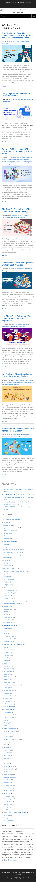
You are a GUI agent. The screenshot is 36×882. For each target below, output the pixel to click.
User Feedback (8, 801)
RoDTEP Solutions (9, 766)
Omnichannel (24, 41)
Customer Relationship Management (14, 571)
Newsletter (7, 693)
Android (6, 522)
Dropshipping (8, 595)
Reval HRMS (7, 750)
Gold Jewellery (8, 622)
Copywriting (7, 557)
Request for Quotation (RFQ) (12, 739)
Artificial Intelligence (10, 530)
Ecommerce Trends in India (12, 603)
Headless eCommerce (10, 625)
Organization (7, 712)
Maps (5, 663)
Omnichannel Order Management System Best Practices (17, 264)
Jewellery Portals (9, 650)
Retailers (26, 159)
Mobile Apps (7, 674)
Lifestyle (6, 658)
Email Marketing (8, 609)
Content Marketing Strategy (12, 555)
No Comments (15, 41)
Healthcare (7, 628)
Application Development (11, 528)
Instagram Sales (8, 641)
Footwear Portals (9, 617)
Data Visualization (9, 579)
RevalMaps (7, 761)
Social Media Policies (10, 785)
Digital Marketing (9, 593)
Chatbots (6, 544)
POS (5, 725)
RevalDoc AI (7, 758)
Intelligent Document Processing (13, 644)
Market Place (7, 666)
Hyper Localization (9, 636)
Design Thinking (8, 584)
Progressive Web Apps (10, 731)
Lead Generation (8, 655)
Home (4, 872)
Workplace (7, 815)
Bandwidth (7, 533)
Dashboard (7, 576)
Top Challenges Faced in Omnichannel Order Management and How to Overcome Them (17, 35)
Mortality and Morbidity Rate (12, 685)
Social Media (7, 780)
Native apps (7, 687)
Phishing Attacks (8, 723)
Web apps (7, 807)
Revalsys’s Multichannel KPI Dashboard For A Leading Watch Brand (17, 151)
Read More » (6, 86)
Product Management (10, 728)
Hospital (6, 631)
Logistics (6, 660)
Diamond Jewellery (9, 590)
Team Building (8, 790)
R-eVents (6, 734)
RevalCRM (7, 755)
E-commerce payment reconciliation (14, 601)
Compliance (7, 547)
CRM (5, 563)
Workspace (7, 818)
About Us (9, 872)
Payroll (6, 720)
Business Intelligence (10, 541)
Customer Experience (10, 568)
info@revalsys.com (25, 2)
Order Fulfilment (9, 706)
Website (16, 162)
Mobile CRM (7, 679)
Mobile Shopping (9, 682)
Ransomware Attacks (10, 736)
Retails (4, 162)
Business (6, 538)
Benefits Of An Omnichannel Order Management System (18, 429)
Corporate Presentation (27, 872)
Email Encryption (9, 606)
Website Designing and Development (15, 812)
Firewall (6, 614)
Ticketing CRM (8, 796)
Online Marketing (9, 704)
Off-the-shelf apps (9, 696)
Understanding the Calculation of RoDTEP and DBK (19, 494)
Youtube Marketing (9, 820)
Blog (5, 536)
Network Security (9, 690)
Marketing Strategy (9, 669)
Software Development (10, 788)
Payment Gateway (9, 717)
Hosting (6, 633)
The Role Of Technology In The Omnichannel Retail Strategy (16, 210)
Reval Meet (7, 753)
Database (6, 582)
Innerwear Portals (9, 639)
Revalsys (5, 43)
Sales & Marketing (9, 769)
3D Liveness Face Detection (12, 519)
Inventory (25, 215)
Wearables (7, 804)
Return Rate (7, 747)
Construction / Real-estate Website (14, 549)
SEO (5, 771)
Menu (3, 16)
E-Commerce (28, 99)
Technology (21, 217)
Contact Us (16, 872)
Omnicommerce (29, 382)
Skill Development (9, 777)
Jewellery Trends (9, 652)
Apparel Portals (8, 525)
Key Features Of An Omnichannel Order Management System (17, 375)
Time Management (9, 799)
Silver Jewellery (8, 774)
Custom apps (7, 566)
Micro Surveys (8, 671)
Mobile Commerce (8, 159)
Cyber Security (8, 574)
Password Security (9, 715)
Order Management (9, 709)
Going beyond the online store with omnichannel (16, 94)
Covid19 (6, 560)
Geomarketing (8, 620)
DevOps (6, 587)
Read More (12, 860)
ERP (5, 612)
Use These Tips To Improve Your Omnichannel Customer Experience (17, 318)
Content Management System (12, 552)
